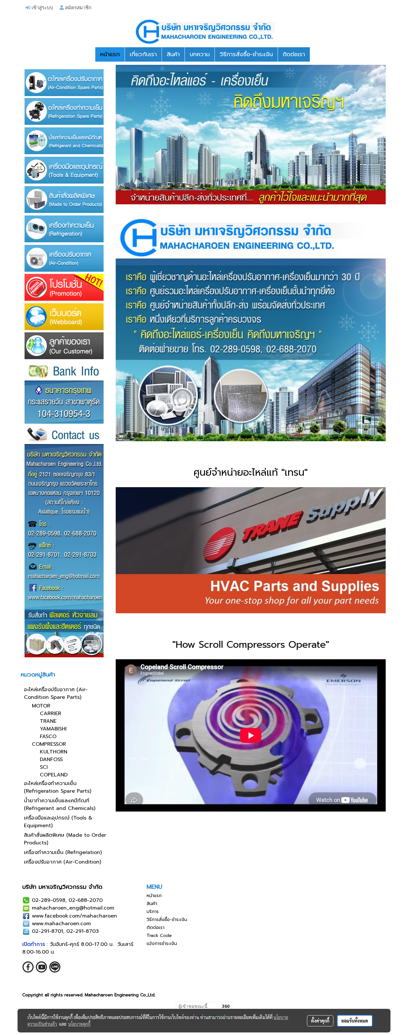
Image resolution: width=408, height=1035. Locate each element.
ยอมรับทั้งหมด (354, 1021)
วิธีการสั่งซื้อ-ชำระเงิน (246, 54)
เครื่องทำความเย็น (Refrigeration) (63, 852)
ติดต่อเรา (294, 54)
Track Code (159, 935)
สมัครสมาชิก (77, 7)
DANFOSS (51, 759)
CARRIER (50, 713)
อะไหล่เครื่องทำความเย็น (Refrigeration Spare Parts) (57, 787)
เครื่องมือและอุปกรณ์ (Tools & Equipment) (58, 821)
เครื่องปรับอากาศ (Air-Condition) (62, 862)
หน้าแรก (110, 54)
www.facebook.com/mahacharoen (74, 916)
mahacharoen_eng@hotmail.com (73, 908)
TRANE (48, 721)
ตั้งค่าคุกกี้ (320, 1021)
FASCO (48, 736)
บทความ (200, 54)
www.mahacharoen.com (61, 923)
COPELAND (54, 775)
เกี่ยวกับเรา (143, 54)
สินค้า (173, 54)
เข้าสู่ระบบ (41, 7)
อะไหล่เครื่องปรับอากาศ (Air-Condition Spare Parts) (56, 693)
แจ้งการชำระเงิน (162, 943)
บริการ (153, 911)
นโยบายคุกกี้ (79, 1024)
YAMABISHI (53, 729)
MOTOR (41, 706)
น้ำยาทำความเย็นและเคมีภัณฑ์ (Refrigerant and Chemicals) (59, 804)
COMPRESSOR (49, 744)
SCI (44, 767)
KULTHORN (53, 752)
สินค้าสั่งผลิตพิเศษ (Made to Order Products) (65, 839)
